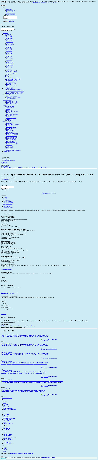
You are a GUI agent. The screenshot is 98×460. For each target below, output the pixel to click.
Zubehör (5, 105)
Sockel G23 (9, 52)
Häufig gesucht (6, 121)
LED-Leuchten (6, 76)
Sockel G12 (9, 49)
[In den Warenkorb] (1, 343)
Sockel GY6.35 (9, 65)
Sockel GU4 (9, 60)
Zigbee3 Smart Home (11, 98)
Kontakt (5, 401)
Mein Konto (9, 9)
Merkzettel (6, 406)
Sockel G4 (8, 55)
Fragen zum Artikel (7, 204)
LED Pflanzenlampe (11, 138)
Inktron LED (6, 429)
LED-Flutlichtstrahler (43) (9, 437)
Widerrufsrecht (7, 419)
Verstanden (3, 458)
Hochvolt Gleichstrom (11, 128)
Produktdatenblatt (52, 193)
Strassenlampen (9, 148)
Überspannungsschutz (11, 118)
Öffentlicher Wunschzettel (9, 409)
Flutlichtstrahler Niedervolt (12, 125)
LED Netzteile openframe (12, 114)
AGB (4, 415)
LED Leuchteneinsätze (11, 83)
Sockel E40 (9, 48)
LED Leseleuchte (10, 132)
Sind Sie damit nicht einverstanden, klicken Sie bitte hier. (44, 2)
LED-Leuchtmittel (7, 34)
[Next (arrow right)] (2, 456)
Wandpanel (8, 120)
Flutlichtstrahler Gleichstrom (12, 124)
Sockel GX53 (9, 64)
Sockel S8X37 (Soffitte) (11, 71)
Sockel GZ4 (9, 66)
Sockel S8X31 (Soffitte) (11, 70)
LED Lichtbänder (7, 100)
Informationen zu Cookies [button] (48, 457)
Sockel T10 (9, 74)
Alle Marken (6, 428)
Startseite (5, 33)
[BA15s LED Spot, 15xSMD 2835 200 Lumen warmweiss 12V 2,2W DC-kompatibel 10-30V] (23, 371)
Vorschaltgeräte (9, 119)
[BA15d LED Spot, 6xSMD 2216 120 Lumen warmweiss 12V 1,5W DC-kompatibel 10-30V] (23, 390)
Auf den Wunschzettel (8, 202)
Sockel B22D (9, 38)
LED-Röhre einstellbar (11, 142)
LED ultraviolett (10, 141)
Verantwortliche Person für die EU (9, 293)
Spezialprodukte (7, 94)
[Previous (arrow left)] (1, 456)
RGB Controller (10, 115)
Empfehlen (5, 198)
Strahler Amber (9, 146)
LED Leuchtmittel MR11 (12, 134)
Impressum (6, 414)
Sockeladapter (9, 116)
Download (11, 266)
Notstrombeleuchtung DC (12, 143)
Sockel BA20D (9, 42)
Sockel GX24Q (9, 62)
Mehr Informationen (7, 343)
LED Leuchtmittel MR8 (11, 136)
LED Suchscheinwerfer (11, 85)
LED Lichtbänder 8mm (11, 101)
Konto (4, 405)
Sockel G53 (9, 56)
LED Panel (8, 84)
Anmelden (3, 5)
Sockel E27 (9, 47)
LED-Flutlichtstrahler (8, 88)
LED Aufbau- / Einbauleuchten (13, 79)
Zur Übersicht (4, 162)
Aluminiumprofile (10, 106)
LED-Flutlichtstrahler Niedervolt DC (14, 92)
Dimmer (8, 109)
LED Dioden (9, 112)
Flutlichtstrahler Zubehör (12, 111)
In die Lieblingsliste (7, 200)
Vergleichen (6, 197)
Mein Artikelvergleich (11, 10)
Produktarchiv (6, 151)
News (4, 422)
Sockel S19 (8, 69)
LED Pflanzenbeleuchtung (12, 137)
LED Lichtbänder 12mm (12, 103)
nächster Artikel (4, 166)
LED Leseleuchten (10, 82)
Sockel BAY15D (10, 44)
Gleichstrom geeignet (11, 127)
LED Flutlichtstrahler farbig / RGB (14, 93)
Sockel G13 (9, 51)
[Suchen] (14, 29)
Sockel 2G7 (9, 36)
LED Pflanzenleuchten (11, 96)
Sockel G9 (8, 57)
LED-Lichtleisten (10, 87)
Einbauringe (9, 110)
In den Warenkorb (4, 188)
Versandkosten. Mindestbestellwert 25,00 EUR (21, 453)
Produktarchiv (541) (8, 443)
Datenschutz (6, 417)
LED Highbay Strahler (11, 80)
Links (4, 403)
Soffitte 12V (9, 145)
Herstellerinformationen (8, 207)
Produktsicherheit (5, 314)
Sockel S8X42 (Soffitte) (11, 73)
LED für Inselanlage (11, 130)
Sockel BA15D (9, 39)
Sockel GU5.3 (9, 61)
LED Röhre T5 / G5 (11, 139)
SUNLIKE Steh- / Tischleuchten (13, 150)
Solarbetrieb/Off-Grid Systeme (13, 97)
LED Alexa (9, 129)
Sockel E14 (9, 45)
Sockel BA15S (9, 40)
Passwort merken (9, 20)
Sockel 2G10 (9, 35)
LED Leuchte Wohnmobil (12, 133)
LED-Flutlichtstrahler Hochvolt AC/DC (15, 91)
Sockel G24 (9, 53)
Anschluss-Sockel (10, 107)
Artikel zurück (4, 164)
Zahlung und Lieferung (9, 418)
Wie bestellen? (6, 420)
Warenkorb (6, 404)
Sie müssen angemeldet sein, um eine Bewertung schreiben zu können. (18, 325)
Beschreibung (6, 206)
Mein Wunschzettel (8, 408)
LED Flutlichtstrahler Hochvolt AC (14, 89)
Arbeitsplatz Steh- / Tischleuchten (14, 78)
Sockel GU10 (9, 58)
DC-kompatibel (9, 123)
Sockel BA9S (9, 43)
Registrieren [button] (11, 21)
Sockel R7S (9, 67)
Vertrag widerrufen (8, 423)
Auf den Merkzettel (7, 201)
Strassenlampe (9, 147)
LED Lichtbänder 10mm (12, 102)
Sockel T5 (8, 75)
